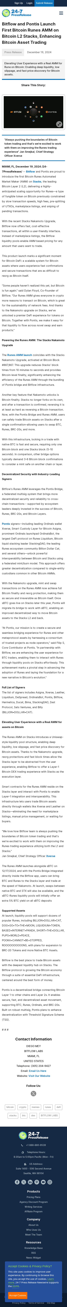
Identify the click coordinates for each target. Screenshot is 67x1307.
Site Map (51, 1303)
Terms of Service (36, 1303)
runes (48, 1107)
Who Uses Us (33, 1230)
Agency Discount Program (34, 1202)
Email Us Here (37, 1071)
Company (33, 1219)
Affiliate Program (33, 1212)
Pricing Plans (33, 1197)
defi (59, 1107)
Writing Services (33, 1207)
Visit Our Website (39, 1076)
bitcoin (10, 1107)
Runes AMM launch (19, 355)
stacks (13, 1116)
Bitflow (30, 171)
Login (29, 3)
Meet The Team (33, 1235)
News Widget (33, 1258)
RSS (33, 1253)
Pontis (6, 524)
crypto (22, 1107)
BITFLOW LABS (49, 1116)
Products (33, 1191)
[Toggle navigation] (61, 13)
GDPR (15, 1286)
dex (33, 1116)
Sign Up (18, 3)
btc (24, 1116)
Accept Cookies (17, 1295)
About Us (33, 1225)
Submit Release (44, 3)
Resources (33, 1242)
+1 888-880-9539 (36, 1145)
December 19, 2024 (39, 52)
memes (36, 1107)
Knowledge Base (34, 1248)
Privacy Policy (19, 1303)
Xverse (50, 856)
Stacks (37, 181)
